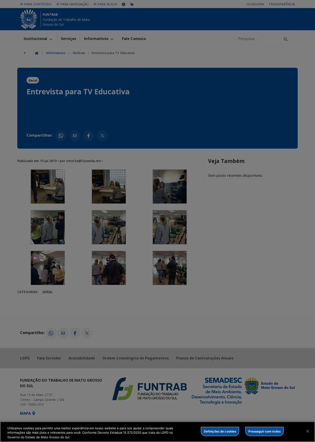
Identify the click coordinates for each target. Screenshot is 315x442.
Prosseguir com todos (264, 431)
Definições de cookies (220, 431)
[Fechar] (308, 431)
